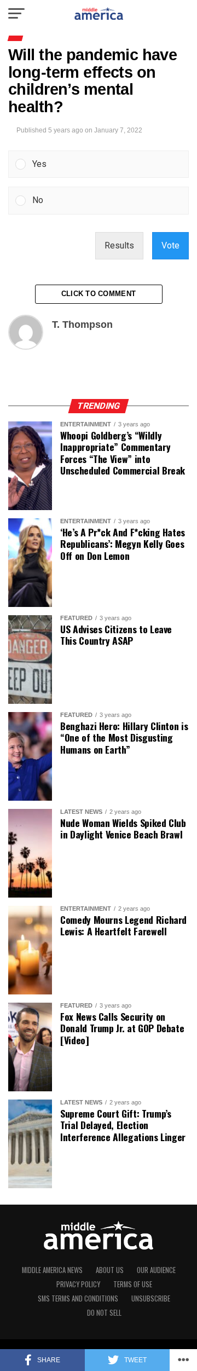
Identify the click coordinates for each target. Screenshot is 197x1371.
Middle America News (52, 1270)
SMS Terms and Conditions (78, 1298)
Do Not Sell (104, 1313)
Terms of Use (132, 1284)
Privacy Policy (78, 1284)
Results (119, 245)
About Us (110, 1270)
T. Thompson (82, 324)
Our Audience (156, 1270)
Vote (170, 245)
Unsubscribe (150, 1298)
